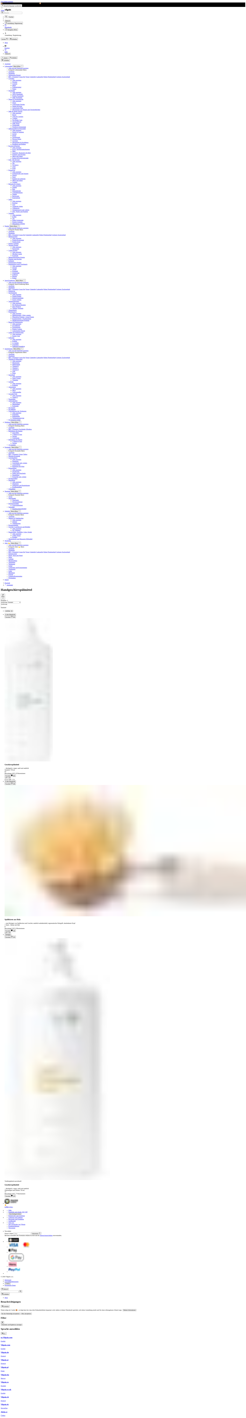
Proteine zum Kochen (18, 154)
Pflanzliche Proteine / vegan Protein (23, 317)
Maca (14, 390)
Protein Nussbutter (18, 96)
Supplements (9, 349)
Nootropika (11, 399)
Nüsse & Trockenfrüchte (15, 99)
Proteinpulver (12, 312)
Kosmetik (8, 447)
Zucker (14, 134)
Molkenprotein (12, 236)
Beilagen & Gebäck (14, 184)
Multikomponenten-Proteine (20, 320)
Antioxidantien (12, 401)
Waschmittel (12, 498)
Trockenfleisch (16, 122)
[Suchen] (2, 12)
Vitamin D (15, 370)
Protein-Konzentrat (18, 240)
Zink (13, 371)
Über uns (11, 1223)
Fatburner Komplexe (18, 346)
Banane (14, 276)
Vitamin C (15, 368)
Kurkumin (15, 406)
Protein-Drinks (16, 296)
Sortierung (4, 602)
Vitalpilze (15, 380)
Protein (7, 226)
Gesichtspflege (12, 458)
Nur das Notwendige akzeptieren (11, 1313)
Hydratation (12, 578)
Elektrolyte (11, 291)
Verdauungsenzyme (18, 418)
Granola (14, 84)
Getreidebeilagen (17, 192)
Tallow (25, 454)
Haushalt (7, 491)
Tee (13, 218)
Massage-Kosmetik (14, 456)
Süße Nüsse (16, 123)
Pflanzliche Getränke (18, 224)
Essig (14, 168)
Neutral (14, 268)
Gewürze (15, 141)
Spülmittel (11, 507)
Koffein (14, 341)
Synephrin (15, 344)
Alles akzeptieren (26, 1313)
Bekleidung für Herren (15, 439)
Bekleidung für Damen (15, 431)
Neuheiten (11, 73)
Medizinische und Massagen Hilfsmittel (20, 539)
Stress (10, 557)
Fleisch (14, 175)
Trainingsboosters (13, 301)
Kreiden (14, 537)
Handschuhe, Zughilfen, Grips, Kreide (20, 532)
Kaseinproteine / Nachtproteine (21, 319)
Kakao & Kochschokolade (20, 158)
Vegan (27, 77)
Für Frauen (11, 408)
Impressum (8, 1280)
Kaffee (14, 217)
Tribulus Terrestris (17, 308)
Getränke (11, 213)
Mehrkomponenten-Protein (16, 257)
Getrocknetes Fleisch (18, 331)
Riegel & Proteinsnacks (15, 322)
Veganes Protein (13, 245)
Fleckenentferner (17, 502)
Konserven (11, 170)
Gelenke (11, 382)
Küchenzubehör (13, 525)
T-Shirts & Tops (17, 434)
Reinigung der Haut (18, 466)
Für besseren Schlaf (14, 420)
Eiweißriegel (16, 325)
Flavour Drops (16, 139)
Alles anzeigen (16, 80)
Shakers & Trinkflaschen (15, 518)
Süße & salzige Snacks (15, 111)
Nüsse (14, 103)
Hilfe (10, 1210)
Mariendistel (16, 404)
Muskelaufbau (12, 561)
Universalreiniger (17, 505)
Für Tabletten (16, 530)
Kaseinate (15, 255)
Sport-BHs (15, 433)
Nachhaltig (22, 429)
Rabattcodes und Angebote (16, 1216)
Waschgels (15, 500)
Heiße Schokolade (17, 220)
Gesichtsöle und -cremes (19, 463)
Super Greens (16, 378)
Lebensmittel (9, 66)
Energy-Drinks (16, 300)
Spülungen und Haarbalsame (21, 485)
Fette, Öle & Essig (14, 160)
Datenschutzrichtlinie (46, 1235)
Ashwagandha (16, 392)
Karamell (15, 271)
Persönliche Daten (10, 1285)
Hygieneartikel (12, 478)
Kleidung (8, 422)
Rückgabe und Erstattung (16, 1219)
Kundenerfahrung (13, 1226)
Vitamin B (15, 366)
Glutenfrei (33, 77)
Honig (14, 135)
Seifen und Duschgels (19, 473)
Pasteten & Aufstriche (18, 179)
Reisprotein (15, 249)
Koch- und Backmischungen (21, 149)
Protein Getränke (17, 222)
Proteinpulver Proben (14, 262)
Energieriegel (16, 327)
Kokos (14, 278)
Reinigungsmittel (13, 503)
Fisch (14, 177)
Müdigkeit (11, 573)
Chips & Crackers (17, 116)
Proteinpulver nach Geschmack (17, 264)
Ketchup (14, 203)
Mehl (13, 151)
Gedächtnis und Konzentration (17, 567)
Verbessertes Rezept (14, 75)
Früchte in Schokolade (19, 127)
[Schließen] (2, 1322)
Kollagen (11, 261)
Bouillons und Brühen (19, 144)
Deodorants (15, 471)
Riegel (14, 115)
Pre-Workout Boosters (19, 305)
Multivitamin (16, 364)
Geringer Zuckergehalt (63, 77)
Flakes (14, 89)
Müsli (14, 85)
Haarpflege (11, 480)
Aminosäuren (12, 310)
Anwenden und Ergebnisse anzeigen (12, 1324)
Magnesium (15, 363)
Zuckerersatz (16, 137)
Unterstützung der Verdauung (17, 411)
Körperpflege (12, 468)
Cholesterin (11, 569)
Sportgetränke (12, 293)
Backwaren (15, 196)
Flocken (14, 82)
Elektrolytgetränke (17, 298)
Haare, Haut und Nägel (15, 555)
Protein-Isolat (16, 242)
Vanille (14, 269)
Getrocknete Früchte (18, 104)
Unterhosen (15, 438)
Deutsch (7, 54)
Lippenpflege (16, 465)
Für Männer (12, 409)
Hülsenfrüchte (16, 191)
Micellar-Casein (17, 254)
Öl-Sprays (15, 165)
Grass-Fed (22, 77)
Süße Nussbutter (17, 97)
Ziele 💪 (7, 543)
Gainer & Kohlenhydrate (16, 332)
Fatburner (11, 338)
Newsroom (11, 1228)
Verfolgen (8, 934)
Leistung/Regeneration (15, 576)
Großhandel (12, 1221)
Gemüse (14, 182)
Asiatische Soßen (17, 206)
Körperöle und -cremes (19, 477)
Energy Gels (16, 336)
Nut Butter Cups (17, 120)
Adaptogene (12, 387)
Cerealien (11, 78)
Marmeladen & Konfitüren (20, 142)
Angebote (8, 64)
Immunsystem (12, 554)
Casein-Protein (12, 250)
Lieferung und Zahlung (15, 1217)
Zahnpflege (11, 489)
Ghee (14, 166)
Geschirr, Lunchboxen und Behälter (19, 527)
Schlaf (10, 566)
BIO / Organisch (13, 77)
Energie (10, 574)
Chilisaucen (15, 208)
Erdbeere (15, 274)
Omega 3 (15, 397)
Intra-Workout (16, 306)
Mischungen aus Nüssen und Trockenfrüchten (26, 109)
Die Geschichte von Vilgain (16, 1224)
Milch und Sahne (17, 156)
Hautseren (15, 461)
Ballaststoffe (16, 416)
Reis (13, 189)
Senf (13, 205)
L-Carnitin (15, 343)
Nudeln (14, 187)
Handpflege (15, 475)
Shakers (14, 522)
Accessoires (12, 445)
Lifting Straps (16, 535)
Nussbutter (11, 90)
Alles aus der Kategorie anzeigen (18, 68)
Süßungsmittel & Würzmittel (17, 128)
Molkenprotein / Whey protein (21, 315)
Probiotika (15, 414)
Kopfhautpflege (17, 487)
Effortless (29, 429)
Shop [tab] (6, 1297)
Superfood (11, 375)
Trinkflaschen (16, 523)
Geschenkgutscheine (15, 1214)
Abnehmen (11, 562)
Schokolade (15, 125)
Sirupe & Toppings (18, 132)
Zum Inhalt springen (7, 1)
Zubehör (7, 511)
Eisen (14, 373)
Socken (14, 436)
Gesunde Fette (12, 394)
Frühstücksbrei (16, 87)
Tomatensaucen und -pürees (20, 210)
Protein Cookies (17, 329)
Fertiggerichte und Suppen (20, 173)
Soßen (10, 199)
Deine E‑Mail (9, 1233)
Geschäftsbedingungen (11, 1281)
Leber (10, 571)
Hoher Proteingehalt (50, 77)
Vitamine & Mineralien (15, 359)
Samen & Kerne (17, 106)
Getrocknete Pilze (17, 108)
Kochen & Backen (14, 146)
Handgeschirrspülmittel (19, 509)
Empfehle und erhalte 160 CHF (18, 1212)
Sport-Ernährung (10, 280)
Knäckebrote (16, 198)
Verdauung (11, 564)
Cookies (14, 118)
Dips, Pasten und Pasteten (20, 211)
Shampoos (15, 484)
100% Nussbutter (17, 94)
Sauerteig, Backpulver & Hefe (21, 153)
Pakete (7, 580)
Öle (13, 163)
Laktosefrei (39, 77)
